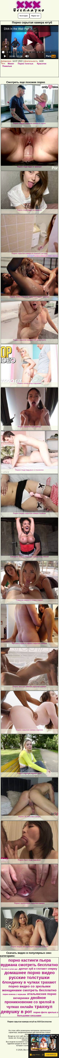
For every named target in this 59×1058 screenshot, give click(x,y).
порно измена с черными (14, 994)
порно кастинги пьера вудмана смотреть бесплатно (29, 962)
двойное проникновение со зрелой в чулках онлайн (30, 1002)
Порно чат (35, 16)
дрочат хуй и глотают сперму (38, 968)
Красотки (41, 63)
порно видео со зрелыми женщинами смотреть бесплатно (29, 988)
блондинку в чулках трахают (29, 982)
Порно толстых (25, 63)
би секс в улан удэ (9, 969)
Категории (24, 16)
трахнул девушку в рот (26, 1009)
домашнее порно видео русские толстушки (29, 975)
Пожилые (7, 66)
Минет (11, 63)
